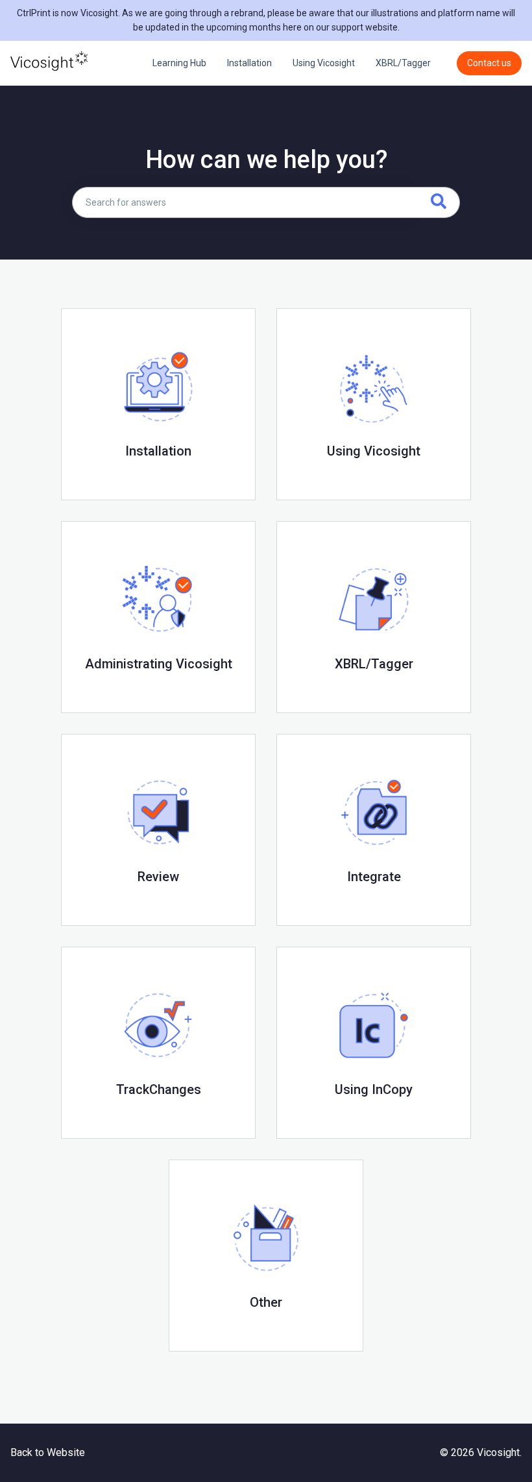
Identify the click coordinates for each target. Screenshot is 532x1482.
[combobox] (242, 202)
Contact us (489, 63)
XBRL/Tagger (403, 63)
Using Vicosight (324, 63)
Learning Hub (179, 63)
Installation (249, 63)
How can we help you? (266, 159)
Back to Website (47, 1452)
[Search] (435, 202)
